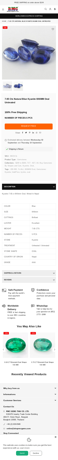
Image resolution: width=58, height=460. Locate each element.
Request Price (28, 126)
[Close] (55, 437)
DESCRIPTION (10, 187)
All (37, 163)
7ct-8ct (21, 169)
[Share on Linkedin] (33, 132)
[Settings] (54, 9)
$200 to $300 (21, 163)
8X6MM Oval (30, 169)
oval (28, 172)
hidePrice (16, 172)
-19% (6, 333)
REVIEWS (8, 280)
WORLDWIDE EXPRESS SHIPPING (29, 16)
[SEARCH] (45, 9)
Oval (32, 166)
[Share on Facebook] (22, 132)
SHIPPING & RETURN (12, 273)
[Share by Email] (40, 132)
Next (54, 53)
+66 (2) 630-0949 (13, 424)
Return (21, 149)
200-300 (13, 169)
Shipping (12, 149)
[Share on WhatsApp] (36, 132)
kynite (23, 172)
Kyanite (26, 166)
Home (4, 21)
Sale (5, 27)
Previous (4, 53)
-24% (33, 333)
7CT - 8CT (31, 163)
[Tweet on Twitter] (26, 132)
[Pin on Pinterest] (29, 132)
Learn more (25, 448)
